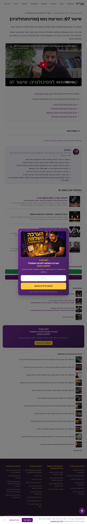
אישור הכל (27, 520)
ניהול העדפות (14, 520)
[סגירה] (4, 520)
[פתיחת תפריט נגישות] (82, 511)
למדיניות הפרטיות (56, 521)
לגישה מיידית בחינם (43, 286)
